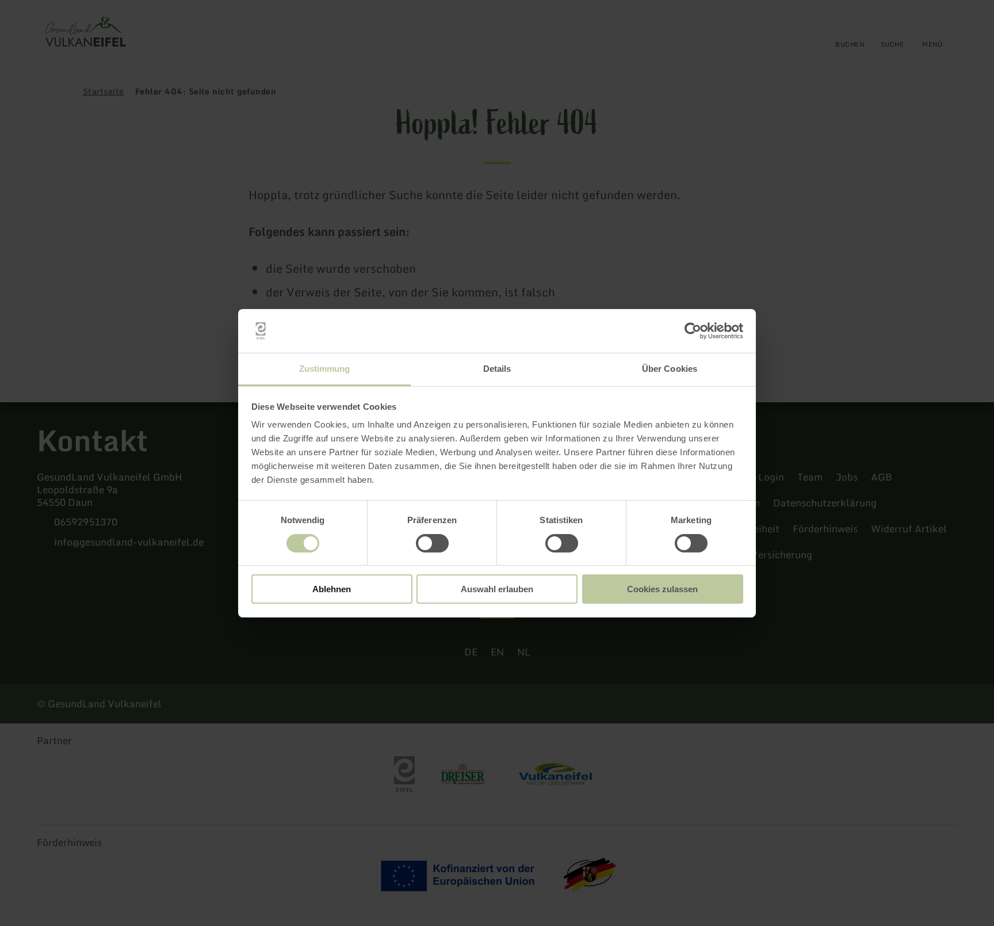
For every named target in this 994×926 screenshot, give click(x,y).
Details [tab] (497, 369)
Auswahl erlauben (497, 589)
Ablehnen (331, 589)
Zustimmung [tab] (324, 369)
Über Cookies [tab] (669, 369)
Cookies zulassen (662, 589)
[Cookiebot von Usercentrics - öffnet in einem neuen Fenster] (693, 331)
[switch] (432, 543)
